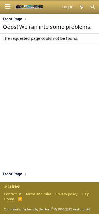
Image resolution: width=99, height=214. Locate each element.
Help (85, 194)
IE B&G (13, 186)
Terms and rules (38, 194)
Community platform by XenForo (47, 209)
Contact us (12, 194)
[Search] (92, 7)
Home (9, 198)
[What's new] (81, 7)
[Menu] (7, 7)
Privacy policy (66, 194)
